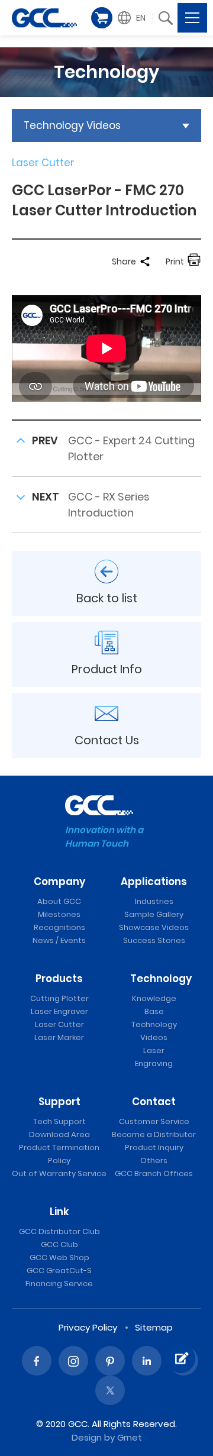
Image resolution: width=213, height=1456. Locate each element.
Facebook (36, 1361)
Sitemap (154, 1327)
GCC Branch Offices (154, 1173)
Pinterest (110, 1361)
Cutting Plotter (59, 998)
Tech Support (59, 1121)
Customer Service (154, 1121)
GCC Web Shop (59, 1257)
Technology (161, 978)
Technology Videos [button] (72, 125)
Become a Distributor (154, 1134)
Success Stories (154, 940)
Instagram (73, 1361)
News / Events (59, 940)
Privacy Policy (88, 1327)
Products (59, 978)
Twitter (110, 1390)
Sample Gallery (153, 914)
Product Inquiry (154, 1147)
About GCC (59, 901)
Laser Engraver (59, 1011)
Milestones (59, 914)
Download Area (59, 1134)
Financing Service (59, 1283)
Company (59, 881)
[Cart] (101, 17)
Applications (154, 881)
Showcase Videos (154, 927)
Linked (147, 1361)
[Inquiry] (180, 1358)
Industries (154, 901)
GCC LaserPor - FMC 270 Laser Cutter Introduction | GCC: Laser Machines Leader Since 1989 (44, 18)
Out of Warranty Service (59, 1173)
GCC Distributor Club (59, 1231)
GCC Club (59, 1244)
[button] (133, 18)
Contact (154, 1102)
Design (87, 1437)
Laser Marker (59, 1037)
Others (153, 1160)
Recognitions (59, 927)
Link (59, 1212)
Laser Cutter (59, 1024)
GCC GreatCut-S (59, 1270)
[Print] (194, 261)
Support (59, 1102)
